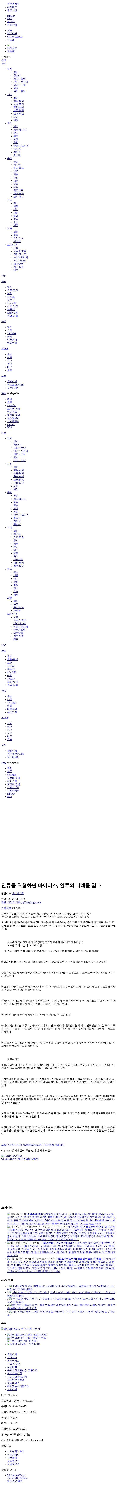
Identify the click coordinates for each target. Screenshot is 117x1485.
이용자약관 (13, 1383)
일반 (15, 72)
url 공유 (16, 908)
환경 (9, 399)
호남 (15, 222)
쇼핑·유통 (12, 312)
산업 (9, 675)
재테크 (11, 296)
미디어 (17, 164)
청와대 (17, 75)
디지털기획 (18, 893)
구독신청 (12, 10)
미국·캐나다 (19, 129)
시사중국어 (13, 421)
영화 (9, 336)
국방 (15, 88)
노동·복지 (18, 104)
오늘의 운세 (13, 408)
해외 (15, 120)
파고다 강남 (13, 415)
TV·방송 (11, 333)
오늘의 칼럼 (19, 251)
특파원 (17, 148)
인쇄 (3, 908)
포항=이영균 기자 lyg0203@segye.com (21, 902)
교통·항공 (18, 110)
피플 (9, 228)
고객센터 (12, 1389)
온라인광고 (13, 1360)
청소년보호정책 (15, 1380)
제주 (15, 225)
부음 (15, 235)
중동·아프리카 (21, 145)
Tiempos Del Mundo (17, 1478)
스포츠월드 (13, 4)
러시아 (17, 152)
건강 (15, 177)
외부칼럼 (18, 263)
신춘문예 (12, 1457)
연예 (3, 321)
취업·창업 (12, 315)
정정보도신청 (14, 1373)
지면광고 (12, 1357)
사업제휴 (12, 1367)
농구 (9, 364)
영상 (3, 393)
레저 (15, 180)
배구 (9, 367)
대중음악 (12, 339)
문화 (9, 158)
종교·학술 (18, 168)
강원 (15, 212)
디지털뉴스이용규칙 (18, 1386)
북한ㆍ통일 (19, 91)
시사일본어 (13, 418)
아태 (15, 139)
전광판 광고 (13, 1364)
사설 (15, 247)
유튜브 (11, 39)
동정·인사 (18, 238)
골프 (9, 370)
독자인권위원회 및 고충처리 (22, 1370)
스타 (9, 330)
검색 (3, 60)
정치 (9, 69)
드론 (9, 402)
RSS (9, 18)
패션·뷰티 (18, 193)
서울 (15, 206)
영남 (15, 219)
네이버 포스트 (15, 36)
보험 (9, 293)
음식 (15, 187)
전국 (9, 200)
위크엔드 (18, 190)
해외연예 (12, 343)
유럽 (15, 142)
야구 (9, 357)
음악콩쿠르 (13, 1461)
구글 (9, 30)
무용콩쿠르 (13, 1464)
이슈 (3, 275)
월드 (15, 270)
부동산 (11, 299)
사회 (9, 94)
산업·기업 (12, 306)
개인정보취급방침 (17, 1376)
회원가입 (12, 24)
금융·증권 (12, 290)
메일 (9, 908)
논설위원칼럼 (20, 257)
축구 (9, 360)
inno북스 (11, 405)
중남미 (17, 155)
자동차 (11, 309)
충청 (15, 216)
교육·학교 (18, 113)
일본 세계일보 (15, 1481)
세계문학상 (13, 1454)
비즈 (3, 281)
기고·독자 (18, 267)
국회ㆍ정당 (19, 78)
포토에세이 (13, 388)
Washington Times (16, 1475)
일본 (15, 136)
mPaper (11, 15)
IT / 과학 (11, 303)
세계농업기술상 (15, 1451)
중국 (15, 133)
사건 (15, 117)
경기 (15, 209)
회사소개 (12, 1354)
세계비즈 (12, 7)
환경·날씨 (18, 107)
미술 (15, 174)
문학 (15, 184)
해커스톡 (12, 412)
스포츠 (5, 348)
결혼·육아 (18, 196)
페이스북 (12, 33)
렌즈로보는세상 (15, 384)
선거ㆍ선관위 (20, 81)
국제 (9, 123)
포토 (3, 376)
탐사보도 (12, 48)
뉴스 (3, 63)
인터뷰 (17, 241)
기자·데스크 (19, 254)
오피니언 (12, 244)
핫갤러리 (12, 381)
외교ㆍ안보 (19, 85)
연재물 (11, 51)
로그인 (11, 21)
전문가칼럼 (19, 260)
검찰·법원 (18, 101)
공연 (15, 171)
